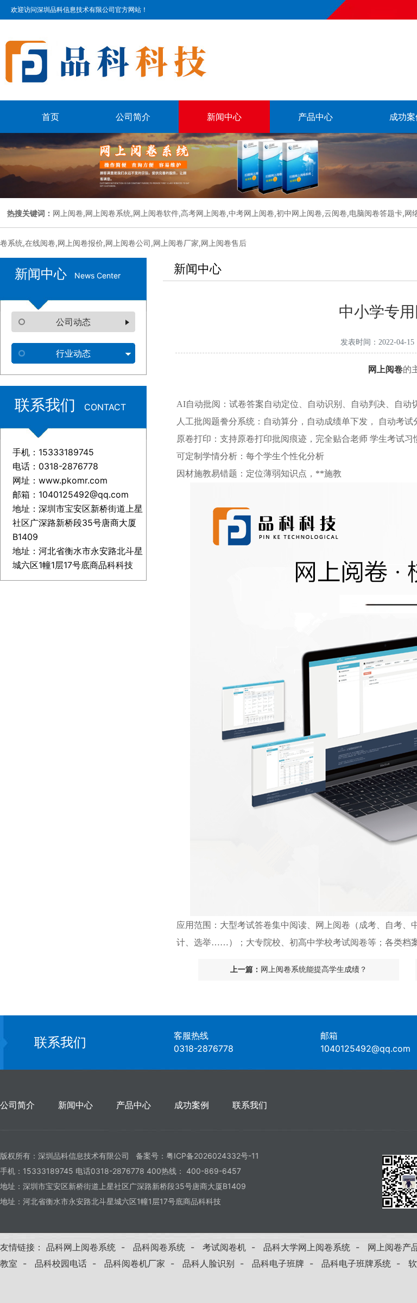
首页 (50, 116)
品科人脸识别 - (215, 1263)
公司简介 (133, 116)
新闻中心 (224, 116)
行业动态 (73, 353)
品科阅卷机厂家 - (142, 1263)
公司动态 (73, 321)
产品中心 (315, 116)
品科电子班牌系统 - (363, 1263)
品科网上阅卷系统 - (88, 1247)
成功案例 (191, 1104)
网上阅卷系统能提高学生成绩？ (314, 969)
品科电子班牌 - (285, 1263)
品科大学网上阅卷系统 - (314, 1247)
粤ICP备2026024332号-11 (212, 1155)
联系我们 (60, 1042)
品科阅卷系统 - (166, 1247)
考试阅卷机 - (232, 1247)
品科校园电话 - (68, 1263)
